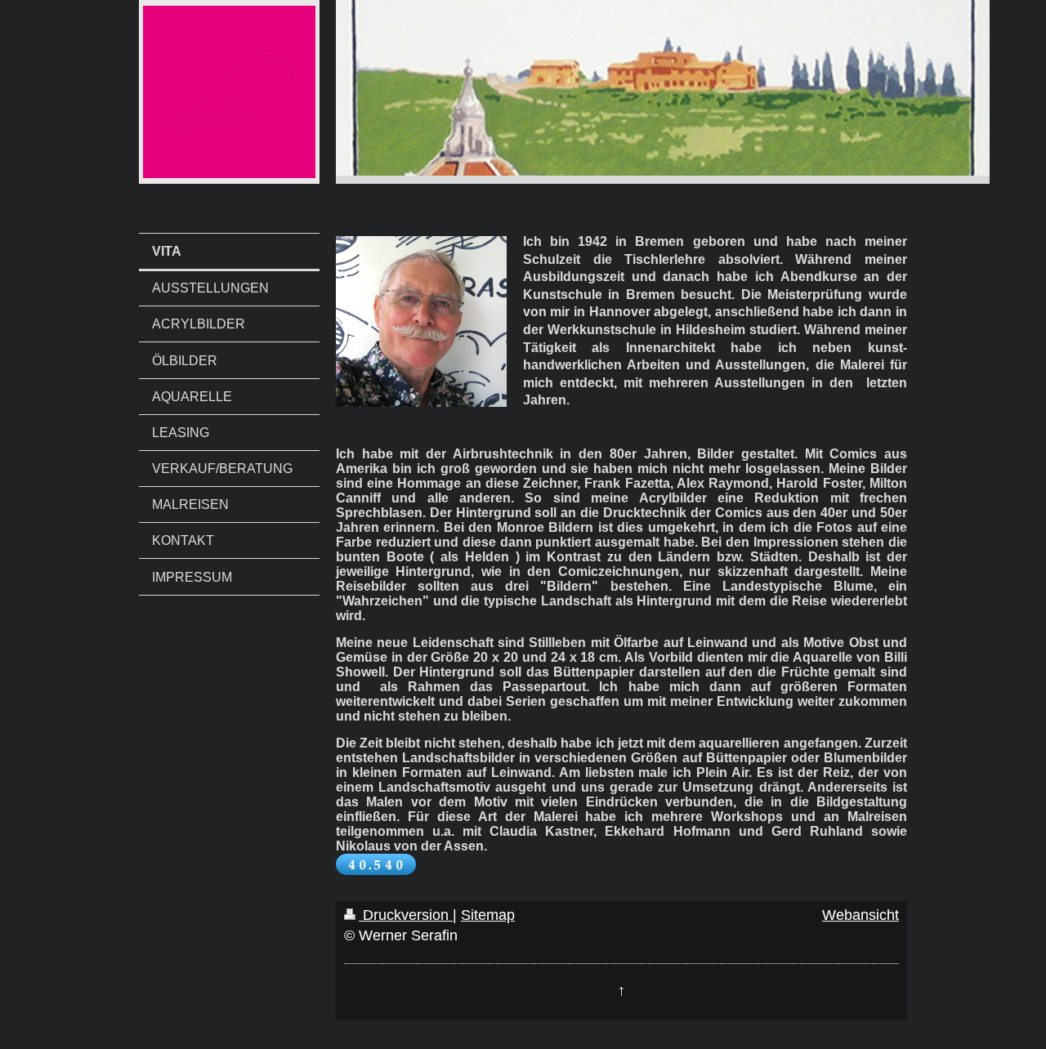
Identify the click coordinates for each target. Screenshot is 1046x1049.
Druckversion (406, 915)
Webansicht (860, 915)
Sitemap (488, 915)
